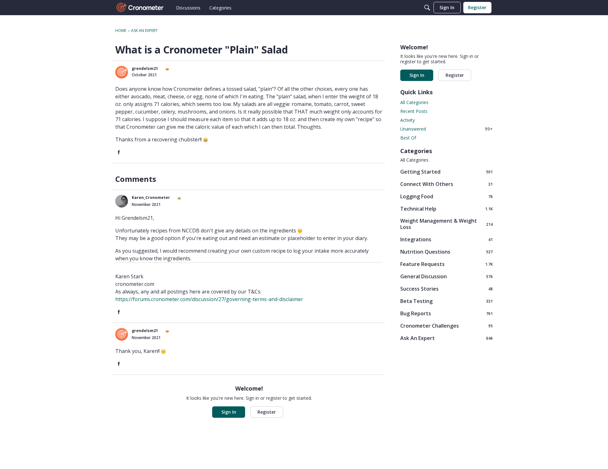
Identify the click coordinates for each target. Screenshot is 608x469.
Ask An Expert (446, 338)
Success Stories (446, 288)
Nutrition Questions (446, 251)
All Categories (414, 102)
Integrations (446, 239)
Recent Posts (414, 111)
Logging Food (446, 196)
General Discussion (446, 276)
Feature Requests (446, 264)
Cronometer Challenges (446, 325)
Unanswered (446, 129)
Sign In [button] (228, 412)
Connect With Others (446, 184)
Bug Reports (446, 313)
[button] (121, 72)
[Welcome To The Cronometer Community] (140, 8)
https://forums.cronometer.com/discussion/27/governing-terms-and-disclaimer (209, 299)
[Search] (427, 7)
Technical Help (446, 208)
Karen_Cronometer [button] (151, 197)
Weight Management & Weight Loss (446, 224)
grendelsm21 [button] (145, 68)
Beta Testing (446, 301)
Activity (407, 120)
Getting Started (446, 171)
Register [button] (266, 412)
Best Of (408, 138)
